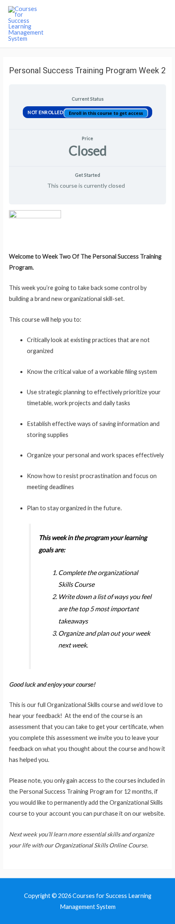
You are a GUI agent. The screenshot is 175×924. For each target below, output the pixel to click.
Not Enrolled (46, 111)
